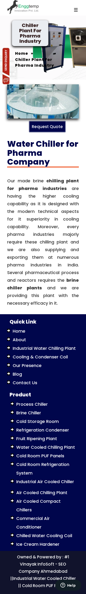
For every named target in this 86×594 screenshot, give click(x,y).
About (19, 340)
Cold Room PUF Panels (40, 456)
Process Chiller (32, 404)
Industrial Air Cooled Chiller (45, 482)
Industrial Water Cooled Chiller (44, 578)
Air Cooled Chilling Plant (41, 493)
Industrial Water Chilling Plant (44, 348)
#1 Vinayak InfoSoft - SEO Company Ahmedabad (44, 564)
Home (19, 331)
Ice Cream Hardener (37, 544)
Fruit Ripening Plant (36, 439)
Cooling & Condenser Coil (40, 357)
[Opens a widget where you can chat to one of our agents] (68, 586)
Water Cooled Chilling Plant (45, 447)
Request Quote (47, 127)
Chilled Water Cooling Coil (44, 536)
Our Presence (27, 365)
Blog (17, 374)
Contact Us (25, 383)
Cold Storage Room (37, 421)
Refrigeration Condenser (42, 430)
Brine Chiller (28, 413)
